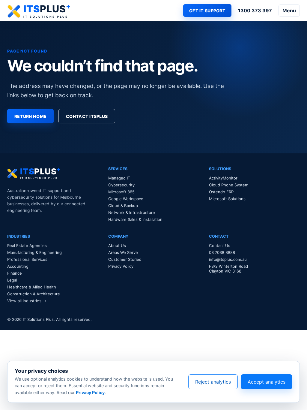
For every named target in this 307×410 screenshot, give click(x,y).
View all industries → (26, 300)
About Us (117, 245)
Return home (30, 116)
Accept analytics (266, 382)
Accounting (17, 266)
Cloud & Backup (123, 205)
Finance (14, 273)
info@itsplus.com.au (228, 259)
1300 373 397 (255, 11)
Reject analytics (213, 382)
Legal (12, 280)
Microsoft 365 (121, 191)
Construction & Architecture (33, 293)
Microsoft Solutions (227, 198)
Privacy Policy (120, 266)
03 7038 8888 (222, 252)
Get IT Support (207, 10)
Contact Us (219, 245)
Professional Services (27, 259)
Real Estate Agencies (27, 245)
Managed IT (119, 178)
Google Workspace (125, 198)
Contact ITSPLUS (87, 116)
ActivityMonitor (223, 178)
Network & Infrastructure (131, 212)
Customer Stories (124, 259)
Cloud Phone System (228, 184)
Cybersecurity (121, 184)
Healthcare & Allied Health (31, 287)
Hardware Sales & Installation (135, 219)
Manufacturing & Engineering (34, 252)
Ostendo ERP (221, 191)
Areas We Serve (123, 252)
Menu (289, 11)
